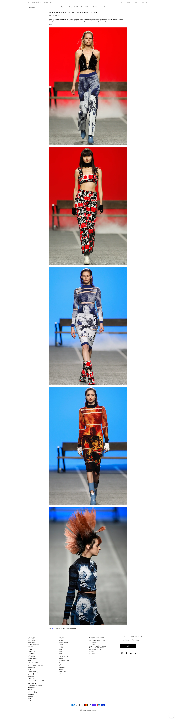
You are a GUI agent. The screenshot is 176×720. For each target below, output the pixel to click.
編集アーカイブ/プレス (95, 649)
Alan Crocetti (31, 637)
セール (112, 7)
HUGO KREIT (31, 655)
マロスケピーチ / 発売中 (34, 673)
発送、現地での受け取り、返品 (97, 640)
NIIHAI (29, 682)
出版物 (104, 7)
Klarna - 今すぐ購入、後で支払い (97, 648)
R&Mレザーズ (31, 687)
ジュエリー (95, 7)
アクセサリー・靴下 (64, 660)
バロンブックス (32, 640)
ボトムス (61, 648)
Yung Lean (30, 700)
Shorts (60, 651)
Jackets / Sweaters (63, 642)
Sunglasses (62, 667)
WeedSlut (30, 696)
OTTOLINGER (32, 683)
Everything (61, 637)
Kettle (29, 660)
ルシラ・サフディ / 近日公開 (35, 665)
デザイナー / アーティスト (81, 7)
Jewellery (61, 669)
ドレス (60, 655)
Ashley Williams (32, 639)
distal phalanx (31, 7)
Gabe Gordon (31, 651)
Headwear (61, 665)
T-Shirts (61, 646)
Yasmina (30, 698)
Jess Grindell (31, 657)
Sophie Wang (31, 691)
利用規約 (91, 651)
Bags (60, 664)
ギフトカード (62, 640)
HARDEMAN (31, 653)
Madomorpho (31, 667)
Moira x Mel (31, 676)
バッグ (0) (145, 2)
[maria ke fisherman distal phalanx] (88, 144)
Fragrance (61, 673)
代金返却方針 (92, 653)
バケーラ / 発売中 (32, 692)
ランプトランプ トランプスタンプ (36, 680)
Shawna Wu (31, 689)
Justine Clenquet (32, 658)
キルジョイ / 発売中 (33, 662)
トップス (61, 644)
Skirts (60, 653)
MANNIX (30, 669)
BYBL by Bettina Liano (33, 644)
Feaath (30, 649)
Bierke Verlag (31, 642)
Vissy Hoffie (31, 694)
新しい (62, 7)
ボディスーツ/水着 (63, 657)
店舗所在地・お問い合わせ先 (96, 637)
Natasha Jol (31, 678)
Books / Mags (62, 671)
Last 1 (60, 639)
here (53, 628)
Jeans (60, 649)
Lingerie (61, 658)
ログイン (137, 2)
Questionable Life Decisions (35, 685)
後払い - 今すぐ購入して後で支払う (98, 646)
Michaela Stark (32, 674)
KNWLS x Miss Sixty (33, 664)
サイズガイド (92, 644)
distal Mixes (92, 639)
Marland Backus (32, 671)
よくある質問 (92, 642)
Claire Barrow (31, 646)
